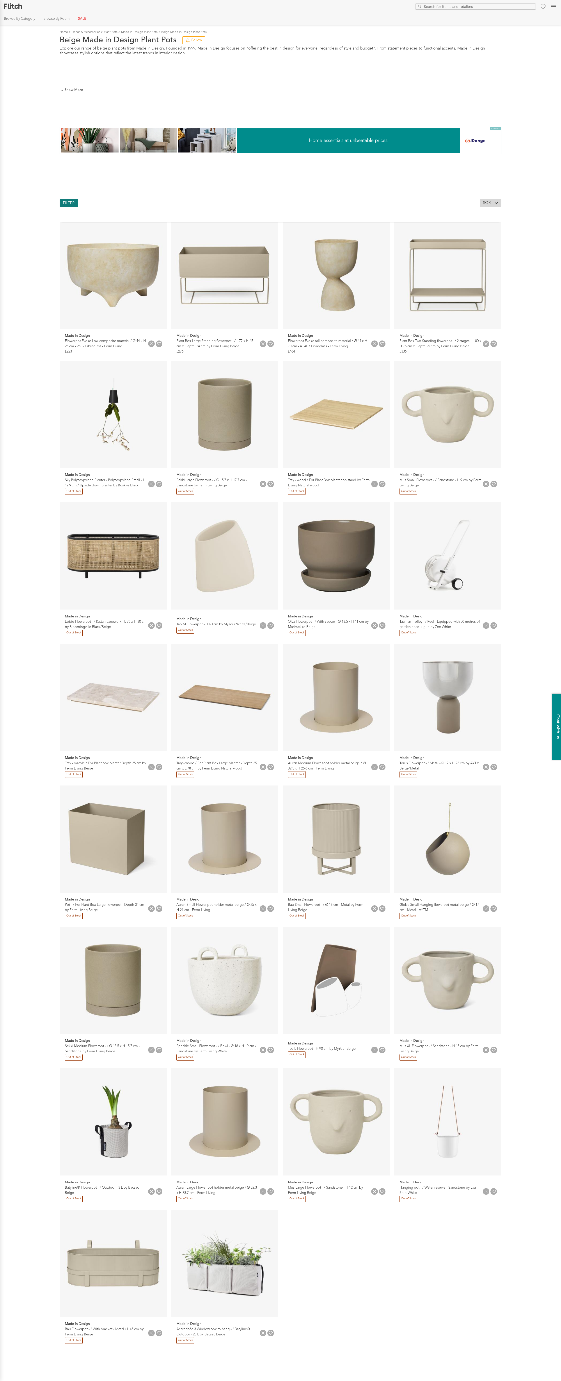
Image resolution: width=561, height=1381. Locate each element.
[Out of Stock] (73, 494)
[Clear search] (531, 6)
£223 (68, 351)
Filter (69, 203)
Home (64, 32)
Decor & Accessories (86, 32)
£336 (403, 351)
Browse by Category (19, 19)
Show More (74, 90)
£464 (291, 351)
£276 (179, 351)
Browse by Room (56, 19)
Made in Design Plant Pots (139, 32)
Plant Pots (110, 32)
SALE (82, 19)
